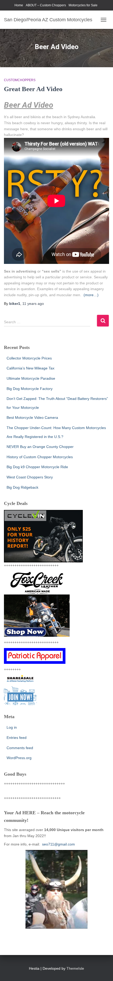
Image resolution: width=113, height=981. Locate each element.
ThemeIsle (75, 968)
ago (33, 303)
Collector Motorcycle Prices (29, 358)
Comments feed (20, 748)
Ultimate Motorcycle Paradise (31, 378)
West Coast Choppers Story (30, 477)
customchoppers (19, 80)
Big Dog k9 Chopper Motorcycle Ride (37, 467)
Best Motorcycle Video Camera (32, 417)
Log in (12, 727)
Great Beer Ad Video (33, 88)
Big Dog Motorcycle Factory (30, 389)
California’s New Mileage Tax (30, 368)
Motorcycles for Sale (83, 5)
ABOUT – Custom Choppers (46, 5)
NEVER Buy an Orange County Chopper (40, 447)
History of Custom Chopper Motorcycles (40, 457)
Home (18, 5)
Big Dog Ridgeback (22, 487)
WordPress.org (19, 758)
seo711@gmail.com (58, 844)
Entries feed (17, 737)
